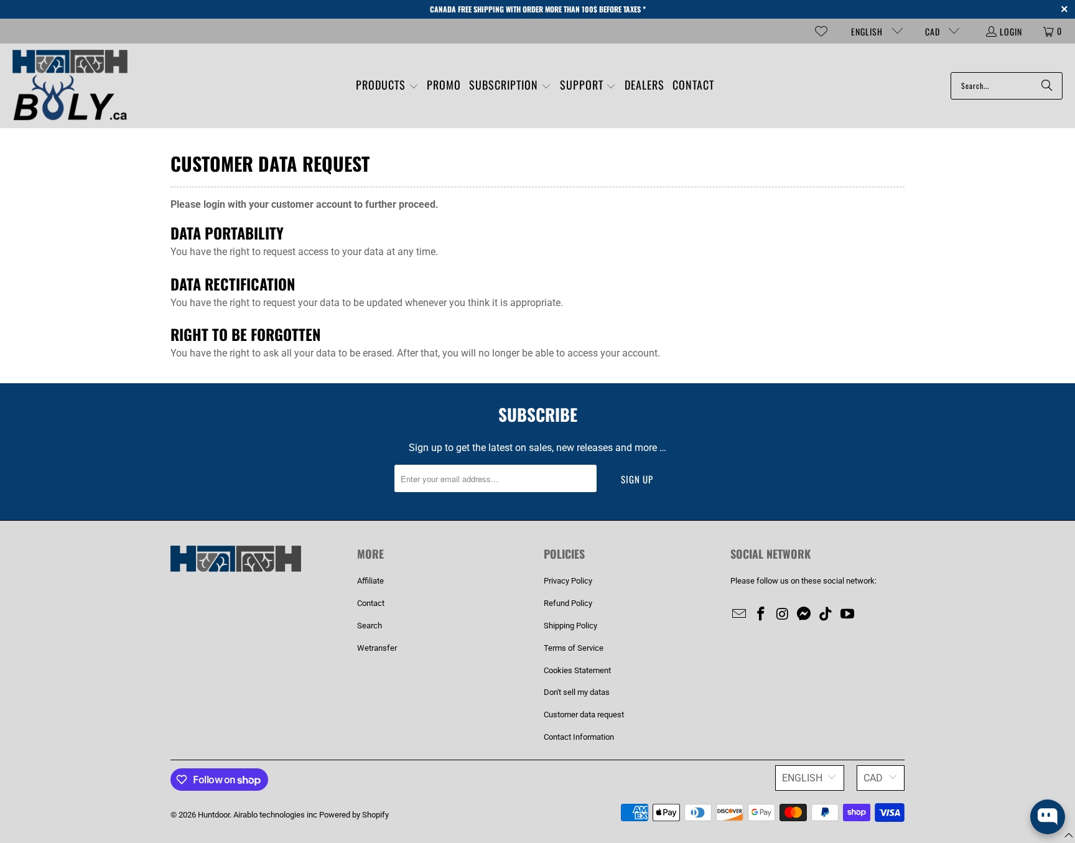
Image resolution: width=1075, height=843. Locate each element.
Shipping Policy (570, 625)
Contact (370, 603)
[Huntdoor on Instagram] (782, 615)
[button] (387, 86)
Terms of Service (573, 648)
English (868, 31)
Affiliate (370, 580)
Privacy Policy (568, 580)
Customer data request (584, 714)
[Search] (1047, 86)
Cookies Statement (577, 670)
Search (369, 625)
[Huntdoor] (70, 86)
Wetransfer (377, 648)
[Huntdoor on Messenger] (804, 615)
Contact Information (579, 737)
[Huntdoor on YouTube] (847, 615)
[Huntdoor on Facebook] (761, 615)
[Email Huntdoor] (739, 615)
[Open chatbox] (1047, 816)
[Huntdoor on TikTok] (826, 615)
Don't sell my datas (577, 692)
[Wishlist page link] (821, 31)
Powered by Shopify (354, 814)
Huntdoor (214, 814)
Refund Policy (568, 603)
